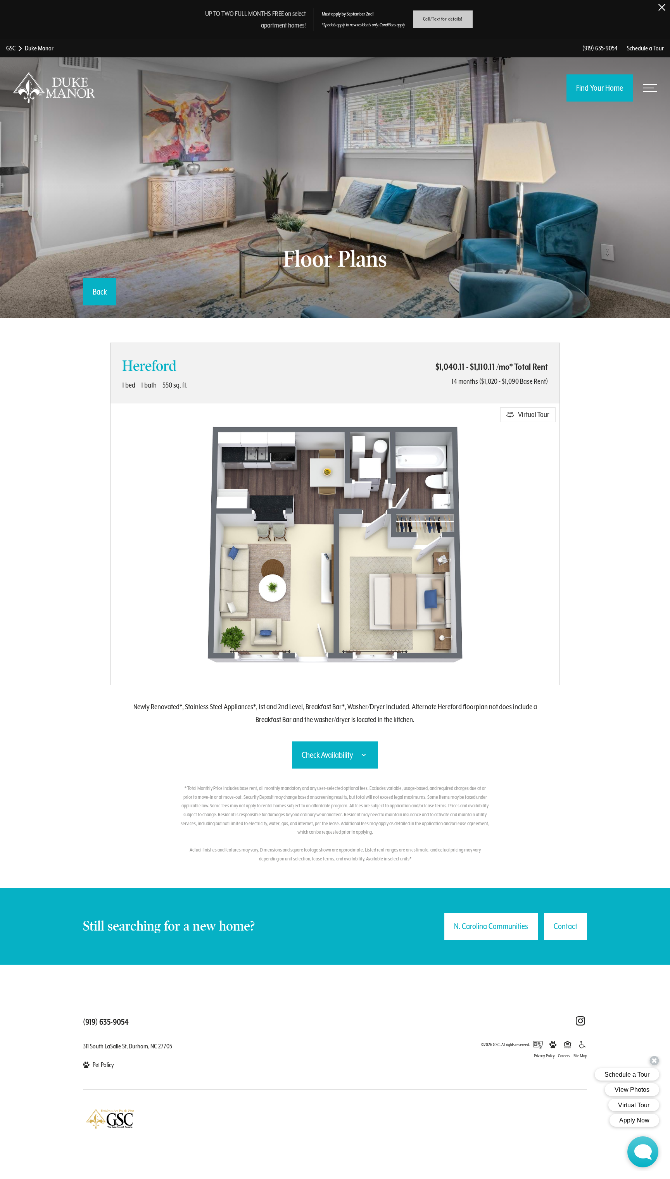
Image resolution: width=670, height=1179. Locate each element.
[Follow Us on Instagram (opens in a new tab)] (580, 1020)
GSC (11, 48)
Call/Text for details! (443, 19)
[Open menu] (650, 88)
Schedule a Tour (645, 48)
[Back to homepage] (54, 88)
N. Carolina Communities (491, 926)
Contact (565, 926)
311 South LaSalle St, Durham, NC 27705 (127, 1046)
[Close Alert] (662, 7)
